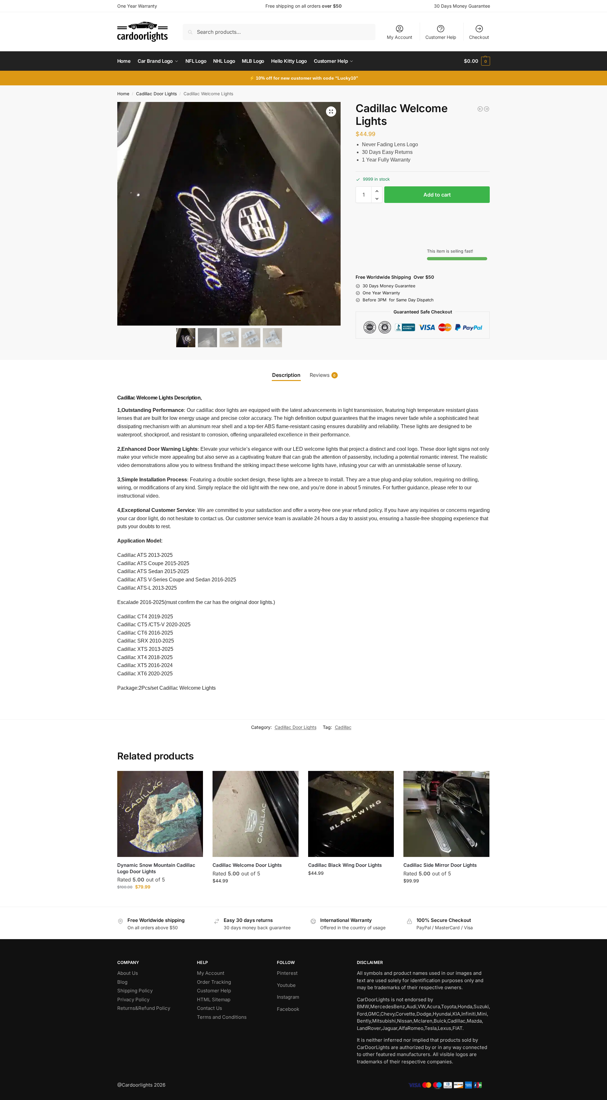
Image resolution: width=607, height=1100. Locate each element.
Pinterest (287, 973)
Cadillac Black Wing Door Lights (345, 865)
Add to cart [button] (160, 900)
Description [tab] (286, 375)
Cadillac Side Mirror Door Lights (440, 865)
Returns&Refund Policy (143, 1008)
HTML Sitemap (213, 999)
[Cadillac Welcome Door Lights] (256, 814)
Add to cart (437, 195)
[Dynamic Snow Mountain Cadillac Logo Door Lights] (160, 814)
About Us (127, 973)
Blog (122, 982)
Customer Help (440, 37)
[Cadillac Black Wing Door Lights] (486, 109)
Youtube (286, 985)
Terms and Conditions (222, 1017)
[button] (477, 61)
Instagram (288, 997)
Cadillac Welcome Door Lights (247, 865)
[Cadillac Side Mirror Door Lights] (446, 814)
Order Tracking (214, 982)
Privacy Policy (133, 999)
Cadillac (343, 727)
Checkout (479, 37)
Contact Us (209, 1008)
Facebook (288, 1009)
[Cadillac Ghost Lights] (480, 109)
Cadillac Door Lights (156, 93)
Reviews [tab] (323, 375)
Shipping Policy (135, 991)
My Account (399, 37)
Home (123, 93)
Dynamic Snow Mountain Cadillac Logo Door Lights (156, 868)
